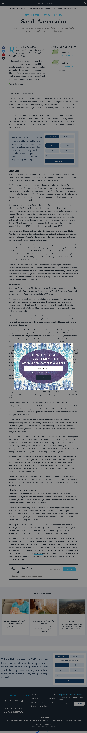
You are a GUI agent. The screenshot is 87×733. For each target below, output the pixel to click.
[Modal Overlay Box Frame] (43, 366)
